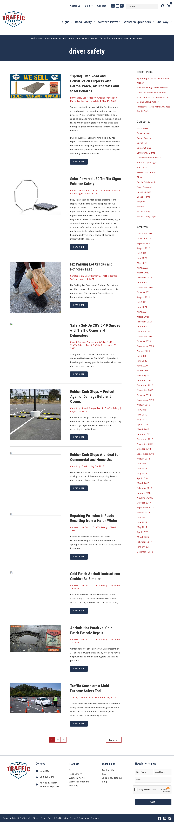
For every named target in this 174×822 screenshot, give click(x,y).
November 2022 (145, 233)
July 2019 (141, 409)
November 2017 (145, 497)
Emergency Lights (146, 152)
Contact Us (108, 770)
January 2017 (144, 546)
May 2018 (142, 473)
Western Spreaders (79, 781)
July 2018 (141, 463)
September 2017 (145, 507)
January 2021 (144, 326)
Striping (141, 201)
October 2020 (144, 341)
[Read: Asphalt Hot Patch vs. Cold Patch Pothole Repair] (35, 638)
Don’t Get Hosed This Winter (151, 92)
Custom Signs (144, 147)
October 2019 (144, 395)
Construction (89, 97)
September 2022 (145, 243)
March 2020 (143, 370)
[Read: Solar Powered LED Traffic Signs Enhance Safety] (35, 195)
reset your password (132, 38)
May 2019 (142, 419)
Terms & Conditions (79, 818)
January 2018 (144, 492)
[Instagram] (122, 6)
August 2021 (143, 297)
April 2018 (142, 478)
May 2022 (142, 262)
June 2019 (142, 414)
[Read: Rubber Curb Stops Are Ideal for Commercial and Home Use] (35, 477)
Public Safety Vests (146, 182)
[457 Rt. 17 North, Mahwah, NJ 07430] (47, 785)
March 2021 (143, 316)
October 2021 (144, 292)
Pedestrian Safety (79, 190)
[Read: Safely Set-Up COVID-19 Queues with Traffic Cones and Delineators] (35, 339)
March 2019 (143, 429)
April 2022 (142, 267)
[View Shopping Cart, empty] (169, 6)
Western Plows (77, 777)
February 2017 (144, 541)
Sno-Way (73, 785)
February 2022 (144, 277)
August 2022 (143, 248)
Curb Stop (75, 408)
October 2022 (144, 238)
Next (113, 740)
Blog (104, 781)
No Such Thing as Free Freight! (152, 87)
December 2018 (145, 439)
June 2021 (142, 306)
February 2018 (144, 487)
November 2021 (145, 287)
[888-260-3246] (45, 777)
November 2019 (145, 390)
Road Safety (75, 773)
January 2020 (144, 380)
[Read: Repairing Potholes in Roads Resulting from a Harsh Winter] (35, 529)
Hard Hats (142, 167)
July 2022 (141, 253)
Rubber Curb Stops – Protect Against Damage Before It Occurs (92, 396)
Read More (80, 162)
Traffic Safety (92, 100)
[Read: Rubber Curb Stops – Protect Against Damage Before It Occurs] (35, 414)
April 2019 (142, 424)
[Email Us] (42, 771)
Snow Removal (92, 275)
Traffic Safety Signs (96, 345)
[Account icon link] (162, 6)
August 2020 (143, 350)
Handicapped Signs (147, 162)
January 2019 (144, 434)
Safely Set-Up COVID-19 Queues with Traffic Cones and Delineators (95, 330)
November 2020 (145, 336)
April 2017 (142, 532)
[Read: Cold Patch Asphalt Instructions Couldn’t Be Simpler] (35, 585)
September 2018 (145, 453)
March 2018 (143, 483)
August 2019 (143, 404)
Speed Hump (143, 196)
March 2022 (143, 272)
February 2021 (144, 321)
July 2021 (141, 302)
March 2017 (143, 537)
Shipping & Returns (112, 777)
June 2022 (142, 258)
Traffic (80, 100)
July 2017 (141, 517)
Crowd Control (77, 341)
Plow (139, 177)
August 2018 (143, 458)
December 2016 (145, 551)
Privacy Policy (47, 818)
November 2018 (145, 443)
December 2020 (145, 331)
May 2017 (142, 527)
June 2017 (142, 522)
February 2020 (144, 375)
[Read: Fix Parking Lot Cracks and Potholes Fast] (35, 287)
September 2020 (145, 346)
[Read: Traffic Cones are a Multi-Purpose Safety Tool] (35, 697)
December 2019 (145, 385)
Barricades (75, 97)
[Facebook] (113, 6)
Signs (71, 770)
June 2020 (142, 360)
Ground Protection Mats (149, 157)
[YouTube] (117, 6)
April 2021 (142, 311)
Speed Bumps (89, 408)
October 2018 (144, 448)
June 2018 (142, 468)
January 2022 (144, 282)
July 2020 (141, 355)
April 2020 (142, 365)
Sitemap (95, 818)
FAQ (104, 773)
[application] (91, 5)
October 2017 (144, 502)
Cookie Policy (62, 818)
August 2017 (143, 512)
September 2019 (145, 399)
